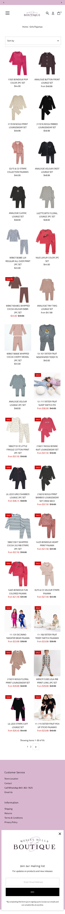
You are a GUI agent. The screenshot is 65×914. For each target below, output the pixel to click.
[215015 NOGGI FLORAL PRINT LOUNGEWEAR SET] (17, 663)
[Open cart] (58, 13)
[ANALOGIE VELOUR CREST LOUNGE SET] (47, 152)
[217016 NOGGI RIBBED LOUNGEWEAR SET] (47, 108)
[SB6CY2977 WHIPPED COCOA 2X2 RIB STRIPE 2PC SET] (17, 526)
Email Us (8, 792)
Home (25, 26)
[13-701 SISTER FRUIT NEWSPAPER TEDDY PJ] (47, 337)
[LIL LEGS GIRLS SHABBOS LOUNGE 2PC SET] (17, 478)
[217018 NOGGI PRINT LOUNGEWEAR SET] (17, 108)
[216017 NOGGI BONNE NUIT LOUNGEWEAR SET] (47, 430)
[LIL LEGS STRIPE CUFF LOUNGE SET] (17, 707)
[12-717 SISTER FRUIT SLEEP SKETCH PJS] (47, 385)
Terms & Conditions (13, 817)
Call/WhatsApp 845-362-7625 (18, 787)
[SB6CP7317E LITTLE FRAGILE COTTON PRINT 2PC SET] (17, 430)
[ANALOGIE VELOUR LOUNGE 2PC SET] (17, 385)
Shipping (8, 808)
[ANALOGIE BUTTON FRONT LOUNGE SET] (47, 63)
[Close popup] (60, 834)
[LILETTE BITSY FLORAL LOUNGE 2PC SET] (47, 197)
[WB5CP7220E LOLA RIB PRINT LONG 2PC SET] (47, 663)
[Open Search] (47, 13)
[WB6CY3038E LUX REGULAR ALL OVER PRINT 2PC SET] (17, 241)
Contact (8, 783)
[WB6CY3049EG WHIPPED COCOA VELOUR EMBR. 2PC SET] (17, 289)
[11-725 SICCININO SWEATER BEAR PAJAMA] (17, 618)
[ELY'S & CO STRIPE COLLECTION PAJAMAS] (17, 152)
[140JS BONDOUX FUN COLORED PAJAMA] (17, 574)
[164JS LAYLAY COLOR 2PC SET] (47, 241)
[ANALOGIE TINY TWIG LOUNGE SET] (47, 289)
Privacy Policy (10, 822)
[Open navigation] (7, 13)
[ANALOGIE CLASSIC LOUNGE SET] (17, 197)
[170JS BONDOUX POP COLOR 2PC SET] (17, 63)
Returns (8, 813)
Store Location (11, 778)
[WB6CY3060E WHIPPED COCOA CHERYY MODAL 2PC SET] (17, 337)
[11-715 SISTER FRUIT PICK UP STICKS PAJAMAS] (47, 707)
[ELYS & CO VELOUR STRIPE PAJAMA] (47, 574)
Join (32, 891)
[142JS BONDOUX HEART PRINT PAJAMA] (47, 526)
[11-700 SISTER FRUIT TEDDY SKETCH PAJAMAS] (47, 618)
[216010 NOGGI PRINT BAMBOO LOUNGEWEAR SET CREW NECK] (47, 478)
